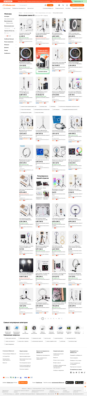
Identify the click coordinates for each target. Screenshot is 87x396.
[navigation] (10, 165)
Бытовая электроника (29, 12)
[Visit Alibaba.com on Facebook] (71, 372)
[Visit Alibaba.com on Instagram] (79, 372)
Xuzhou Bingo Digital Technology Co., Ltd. (26, 41)
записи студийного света (52, 341)
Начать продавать (74, 357)
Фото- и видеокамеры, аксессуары (43, 12)
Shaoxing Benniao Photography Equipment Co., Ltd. (75, 225)
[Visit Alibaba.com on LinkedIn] (73, 372)
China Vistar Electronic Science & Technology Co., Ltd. (59, 69)
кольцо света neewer (39, 112)
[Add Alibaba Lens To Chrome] (23, 382)
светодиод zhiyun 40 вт (71, 338)
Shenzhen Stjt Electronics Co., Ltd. (59, 43)
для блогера (62, 341)
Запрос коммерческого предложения (41, 358)
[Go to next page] (61, 318)
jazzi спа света (48, 338)
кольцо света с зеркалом (23, 341)
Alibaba (20, 12)
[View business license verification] (55, 394)
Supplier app (39, 382)
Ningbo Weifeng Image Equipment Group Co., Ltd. (43, 225)
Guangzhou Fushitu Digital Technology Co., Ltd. (75, 140)
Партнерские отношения (75, 366)
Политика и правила (24, 369)
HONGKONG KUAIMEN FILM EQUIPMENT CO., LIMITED (26, 199)
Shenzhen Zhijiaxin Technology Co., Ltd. (59, 254)
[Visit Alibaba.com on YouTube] (82, 372)
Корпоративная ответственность (6, 359)
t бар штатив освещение (26, 109)
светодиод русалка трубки (26, 112)
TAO (54, 388)
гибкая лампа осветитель (11, 338)
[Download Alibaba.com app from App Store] (70, 382)
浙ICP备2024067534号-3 (78, 394)
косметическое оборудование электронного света (69, 106)
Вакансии (5, 362)
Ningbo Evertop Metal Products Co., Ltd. (75, 42)
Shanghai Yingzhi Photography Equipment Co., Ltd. (59, 100)
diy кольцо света (43, 106)
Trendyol (58, 388)
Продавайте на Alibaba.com (76, 355)
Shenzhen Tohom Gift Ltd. (73, 98)
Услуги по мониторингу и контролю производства (25, 366)
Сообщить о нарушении (58, 370)
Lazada (43, 388)
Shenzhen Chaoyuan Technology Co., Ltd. (43, 101)
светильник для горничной (37, 341)
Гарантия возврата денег (25, 356)
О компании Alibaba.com (8, 350)
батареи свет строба (37, 338)
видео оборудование (10, 344)
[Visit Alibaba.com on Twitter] (76, 372)
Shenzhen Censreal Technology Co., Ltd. (75, 196)
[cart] (63, 5)
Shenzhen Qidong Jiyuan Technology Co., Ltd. (26, 253)
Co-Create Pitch (6, 356)
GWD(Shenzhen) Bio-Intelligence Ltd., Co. (43, 254)
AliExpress (24, 388)
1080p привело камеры (24, 338)
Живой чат (55, 357)
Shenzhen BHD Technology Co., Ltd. (26, 137)
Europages (63, 388)
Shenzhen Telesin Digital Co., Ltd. (26, 169)
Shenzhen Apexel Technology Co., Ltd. (26, 101)
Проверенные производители (43, 355)
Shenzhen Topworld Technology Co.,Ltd (59, 169)
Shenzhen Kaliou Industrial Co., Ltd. (26, 226)
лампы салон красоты (10, 341)
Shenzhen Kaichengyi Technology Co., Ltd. (59, 198)
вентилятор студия (73, 341)
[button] (45, 5)
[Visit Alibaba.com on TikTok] (84, 372)
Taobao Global (49, 388)
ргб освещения (56, 109)
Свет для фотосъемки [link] (58, 12)
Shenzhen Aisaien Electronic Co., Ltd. (75, 71)
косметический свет (59, 338)
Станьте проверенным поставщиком (75, 363)
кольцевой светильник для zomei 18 (70, 109)
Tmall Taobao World (37, 388)
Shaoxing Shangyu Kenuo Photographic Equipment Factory (59, 226)
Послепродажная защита (25, 362)
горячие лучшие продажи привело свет (28, 106)
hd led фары (53, 106)
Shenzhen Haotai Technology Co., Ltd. (43, 139)
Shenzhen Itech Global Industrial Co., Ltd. (43, 43)
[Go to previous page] (40, 318)
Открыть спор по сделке (58, 360)
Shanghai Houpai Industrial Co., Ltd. (75, 168)
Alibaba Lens (10, 382)
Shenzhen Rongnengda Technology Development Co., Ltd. (75, 253)
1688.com (29, 388)
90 (59, 318)
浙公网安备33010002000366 (65, 394)
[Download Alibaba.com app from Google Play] (79, 382)
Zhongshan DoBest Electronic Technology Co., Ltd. (26, 72)
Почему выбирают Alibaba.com (9, 353)
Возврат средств (57, 362)
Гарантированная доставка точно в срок (25, 359)
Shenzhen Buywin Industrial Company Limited (43, 167)
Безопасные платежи (24, 353)
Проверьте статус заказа (75, 360)
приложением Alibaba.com (58, 382)
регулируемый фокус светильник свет (42, 109)
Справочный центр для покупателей (58, 354)
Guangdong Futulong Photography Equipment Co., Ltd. (59, 139)
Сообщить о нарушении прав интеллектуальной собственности (59, 366)
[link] (85, 383)
